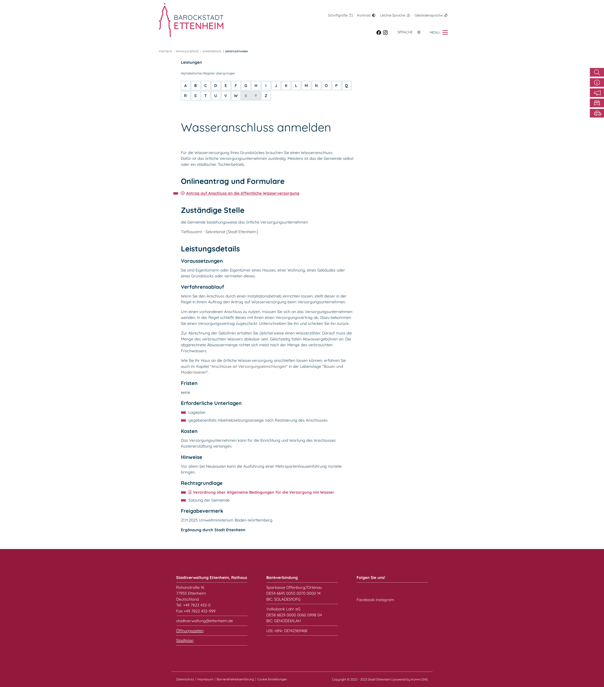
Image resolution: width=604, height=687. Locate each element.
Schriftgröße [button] (338, 15)
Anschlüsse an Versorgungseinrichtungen (249, 366)
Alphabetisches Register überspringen (208, 73)
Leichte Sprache (392, 15)
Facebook (366, 599)
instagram (385, 599)
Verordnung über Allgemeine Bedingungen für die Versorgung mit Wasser (263, 492)
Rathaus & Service (187, 51)
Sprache (405, 32)
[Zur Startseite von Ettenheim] (191, 20)
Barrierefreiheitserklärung (235, 679)
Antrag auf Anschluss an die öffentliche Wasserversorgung (242, 193)
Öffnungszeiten (190, 630)
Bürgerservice (212, 51)
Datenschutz (185, 679)
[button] (597, 92)
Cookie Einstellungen (272, 679)
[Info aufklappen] (597, 82)
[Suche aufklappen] (597, 72)
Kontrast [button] (364, 15)
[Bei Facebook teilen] (379, 32)
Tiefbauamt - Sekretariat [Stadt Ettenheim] (219, 231)
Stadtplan (184, 640)
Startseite (165, 51)
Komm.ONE (419, 679)
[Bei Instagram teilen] (386, 32)
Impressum (205, 679)
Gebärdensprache (429, 15)
